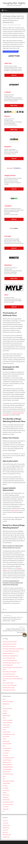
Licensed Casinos (7, 748)
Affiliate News (6, 704)
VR (3, 811)
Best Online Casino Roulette (10, 671)
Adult (4, 699)
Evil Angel (7, 236)
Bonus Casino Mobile (8, 683)
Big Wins (5, 713)
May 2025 (5, 832)
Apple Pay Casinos (7, 708)
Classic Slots (6, 727)
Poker (4, 776)
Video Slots (5, 809)
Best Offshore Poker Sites (9, 690)
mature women (15, 510)
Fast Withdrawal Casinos (9, 734)
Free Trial (14, 105)
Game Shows (6, 736)
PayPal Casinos (6, 771)
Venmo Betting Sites (8, 665)
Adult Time (8, 63)
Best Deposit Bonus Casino (9, 644)
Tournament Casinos (8, 804)
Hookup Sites (6, 741)
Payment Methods (7, 769)
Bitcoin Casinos (6, 715)
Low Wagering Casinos (8, 757)
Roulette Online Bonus (8, 653)
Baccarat (5, 711)
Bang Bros (7, 146)
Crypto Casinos (6, 732)
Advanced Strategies (8, 701)
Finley (19, 24)
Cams (4, 718)
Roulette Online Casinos (9, 687)
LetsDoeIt (7, 92)
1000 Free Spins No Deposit (10, 685)
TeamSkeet (8, 206)
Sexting (4, 792)
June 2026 (5, 823)
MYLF (6, 295)
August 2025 (6, 827)
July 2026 (5, 820)
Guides (4, 739)
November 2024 (7, 834)
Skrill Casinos (6, 795)
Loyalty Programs (7, 760)
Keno (4, 746)
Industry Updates (7, 743)
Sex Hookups (6, 790)
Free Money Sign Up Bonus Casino (11, 662)
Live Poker (5, 755)
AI (3, 706)
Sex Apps (5, 785)
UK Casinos (5, 806)
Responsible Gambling (8, 781)
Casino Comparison (8, 720)
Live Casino (5, 753)
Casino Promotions (7, 722)
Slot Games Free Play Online (10, 641)
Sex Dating (5, 788)
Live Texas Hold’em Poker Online (11, 651)
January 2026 (6, 825)
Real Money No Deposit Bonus (10, 655)
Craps (4, 729)
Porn (6, 609)
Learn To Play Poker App (9, 658)
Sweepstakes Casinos (8, 802)
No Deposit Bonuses (8, 767)
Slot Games (5, 797)
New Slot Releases (7, 764)
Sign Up (14, 75)
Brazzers (7, 116)
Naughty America (10, 175)
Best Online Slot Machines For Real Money (13, 648)
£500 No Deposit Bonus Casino (10, 676)
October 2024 (6, 837)
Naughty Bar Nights (14, 3)
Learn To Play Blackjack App (10, 660)
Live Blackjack (6, 750)
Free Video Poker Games (9, 674)
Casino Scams (6, 725)
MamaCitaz (8, 265)
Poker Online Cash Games (9, 646)
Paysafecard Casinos (8, 774)
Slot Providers (6, 799)
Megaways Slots (7, 762)
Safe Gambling (6, 783)
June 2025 (5, 830)
